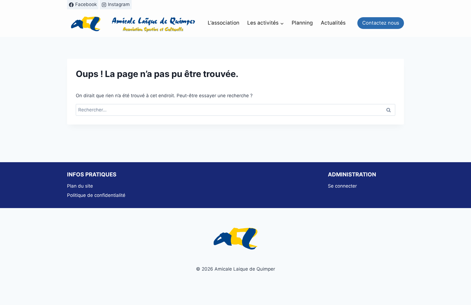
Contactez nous (380, 23)
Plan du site (80, 186)
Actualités (333, 23)
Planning (302, 23)
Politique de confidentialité (96, 195)
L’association (223, 23)
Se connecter (342, 186)
